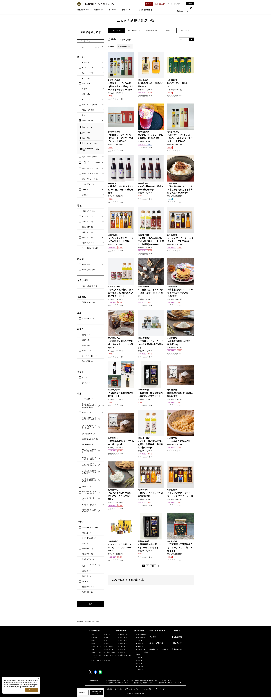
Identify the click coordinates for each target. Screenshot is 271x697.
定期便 (86, 264)
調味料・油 (88, 120)
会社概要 (110, 689)
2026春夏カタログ (90, 439)
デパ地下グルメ (89, 412)
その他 (86, 195)
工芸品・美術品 (90, 174)
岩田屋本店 (88, 587)
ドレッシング (90, 143)
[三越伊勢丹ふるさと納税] (95, 4)
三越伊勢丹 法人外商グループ (142, 683)
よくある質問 (177, 637)
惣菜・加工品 (90, 105)
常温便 (86, 335)
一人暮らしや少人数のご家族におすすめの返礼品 (91, 471)
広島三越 (87, 571)
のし (85, 377)
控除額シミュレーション (159, 649)
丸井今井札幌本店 (90, 527)
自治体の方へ (177, 649)
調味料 (88, 127)
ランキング (113, 10)
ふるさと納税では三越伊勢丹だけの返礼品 (91, 419)
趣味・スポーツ (90, 168)
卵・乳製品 (109, 646)
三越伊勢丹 (88, 592)
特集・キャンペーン (157, 630)
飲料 (86, 94)
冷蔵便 (86, 340)
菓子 (87, 99)
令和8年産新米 (89, 434)
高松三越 (87, 576)
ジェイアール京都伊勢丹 (91, 565)
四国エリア (88, 243)
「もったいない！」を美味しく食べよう (91, 464)
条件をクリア (83, 692)
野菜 (86, 83)
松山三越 (87, 581)
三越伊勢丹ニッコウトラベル (117, 683)
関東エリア (88, 222)
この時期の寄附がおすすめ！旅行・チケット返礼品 (91, 427)
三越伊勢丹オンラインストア (117, 680)
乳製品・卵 (88, 110)
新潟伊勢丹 (88, 549)
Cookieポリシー (147, 689)
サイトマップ (160, 689)
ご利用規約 (118, 689)
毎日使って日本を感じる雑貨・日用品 (91, 458)
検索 (90, 604)
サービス (87, 189)
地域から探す (99, 10)
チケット (87, 351)
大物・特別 (88, 361)
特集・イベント (128, 10)
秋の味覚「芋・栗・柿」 (91, 499)
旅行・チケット (90, 179)
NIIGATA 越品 (88, 444)
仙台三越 (87, 543)
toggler (102, 62)
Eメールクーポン (90, 356)
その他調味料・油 (91, 149)
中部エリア (88, 227)
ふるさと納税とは (145, 10)
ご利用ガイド (177, 630)
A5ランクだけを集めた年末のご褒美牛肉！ (91, 450)
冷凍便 (86, 345)
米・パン (88, 68)
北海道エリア (89, 211)
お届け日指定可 (90, 286)
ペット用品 (88, 184)
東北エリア (88, 216)
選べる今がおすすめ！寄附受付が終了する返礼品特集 (91, 405)
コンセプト (154, 637)
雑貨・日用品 (90, 157)
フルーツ (88, 73)
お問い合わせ (177, 643)
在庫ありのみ (89, 302)
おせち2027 (88, 399)
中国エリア (88, 237)
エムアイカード (166, 680)
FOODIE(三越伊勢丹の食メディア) (143, 680)
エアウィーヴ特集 (90, 505)
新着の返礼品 (88, 318)
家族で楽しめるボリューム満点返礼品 (91, 492)
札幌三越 (87, 533)
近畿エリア (88, 232)
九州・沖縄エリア (90, 248)
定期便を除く (89, 270)
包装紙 (86, 383)
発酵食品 (87, 486)
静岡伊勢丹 (88, 554)
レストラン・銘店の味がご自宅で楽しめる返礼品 (91, 479)
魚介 (87, 78)
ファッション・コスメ (91, 162)
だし (87, 133)
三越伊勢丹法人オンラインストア (168, 683)
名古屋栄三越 (88, 559)
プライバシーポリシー (132, 689)
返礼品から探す (83, 10)
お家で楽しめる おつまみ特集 (91, 510)
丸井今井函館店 (89, 538)
